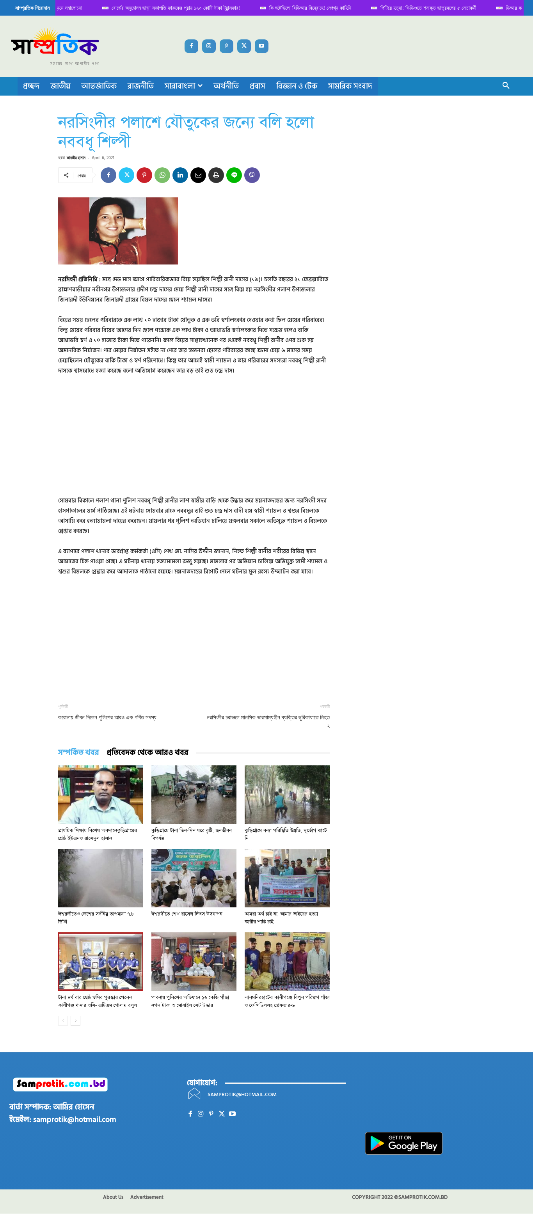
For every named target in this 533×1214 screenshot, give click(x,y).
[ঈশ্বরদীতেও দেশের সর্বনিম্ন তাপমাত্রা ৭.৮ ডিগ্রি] (100, 878)
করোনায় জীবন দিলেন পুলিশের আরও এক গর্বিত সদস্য (107, 717)
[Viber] (252, 175)
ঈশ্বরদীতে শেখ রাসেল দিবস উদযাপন (186, 914)
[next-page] (75, 1021)
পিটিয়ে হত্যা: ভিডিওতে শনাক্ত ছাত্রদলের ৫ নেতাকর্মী (419, 7)
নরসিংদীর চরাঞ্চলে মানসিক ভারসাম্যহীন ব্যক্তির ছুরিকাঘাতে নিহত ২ (268, 721)
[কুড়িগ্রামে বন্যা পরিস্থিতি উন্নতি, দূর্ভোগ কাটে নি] (287, 794)
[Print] (216, 175)
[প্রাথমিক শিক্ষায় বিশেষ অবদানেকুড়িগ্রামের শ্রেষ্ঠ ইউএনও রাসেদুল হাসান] (100, 794)
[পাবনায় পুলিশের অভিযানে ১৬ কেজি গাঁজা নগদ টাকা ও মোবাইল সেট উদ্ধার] (193, 961)
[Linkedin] (180, 175)
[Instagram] (209, 46)
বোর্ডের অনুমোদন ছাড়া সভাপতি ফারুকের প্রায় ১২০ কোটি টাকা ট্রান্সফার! (166, 7)
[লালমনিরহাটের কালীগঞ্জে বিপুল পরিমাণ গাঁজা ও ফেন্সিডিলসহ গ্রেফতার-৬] (287, 961)
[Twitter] (244, 46)
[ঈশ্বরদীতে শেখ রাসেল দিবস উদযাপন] (193, 878)
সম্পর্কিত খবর (78, 752)
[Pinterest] (226, 46)
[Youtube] (261, 46)
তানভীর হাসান (76, 157)
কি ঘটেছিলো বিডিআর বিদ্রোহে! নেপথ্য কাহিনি (301, 7)
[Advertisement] (194, 441)
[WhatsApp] (162, 175)
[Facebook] (191, 46)
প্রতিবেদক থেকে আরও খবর (147, 752)
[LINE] (234, 175)
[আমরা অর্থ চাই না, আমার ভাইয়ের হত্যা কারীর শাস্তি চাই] (287, 878)
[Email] (198, 175)
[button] (506, 86)
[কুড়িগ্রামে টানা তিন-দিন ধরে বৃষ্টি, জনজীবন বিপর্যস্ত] (193, 794)
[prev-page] (63, 1021)
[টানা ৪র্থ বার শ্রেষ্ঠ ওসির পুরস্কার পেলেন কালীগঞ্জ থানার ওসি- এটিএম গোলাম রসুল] (100, 961)
